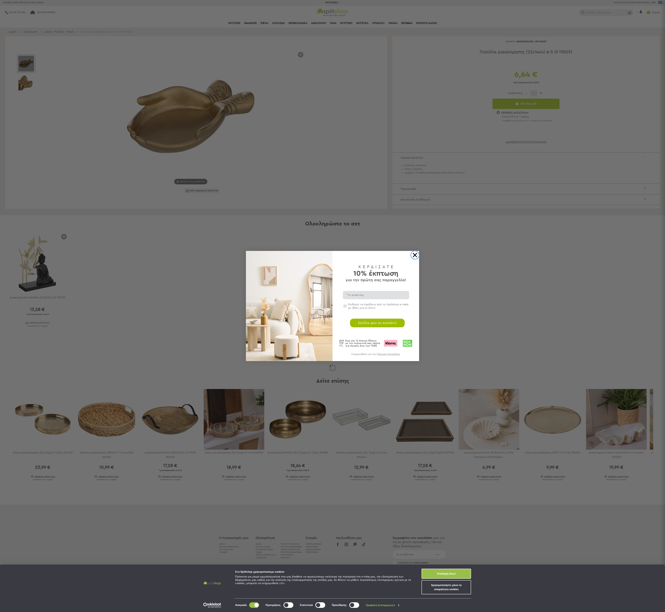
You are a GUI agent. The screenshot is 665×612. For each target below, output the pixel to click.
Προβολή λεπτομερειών (380, 605)
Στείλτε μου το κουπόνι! (377, 323)
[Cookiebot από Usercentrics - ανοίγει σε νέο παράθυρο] (212, 605)
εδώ (282, 583)
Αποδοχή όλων (446, 573)
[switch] (288, 605)
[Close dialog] (415, 255)
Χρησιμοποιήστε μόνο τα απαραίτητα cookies (446, 587)
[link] (375, 355)
